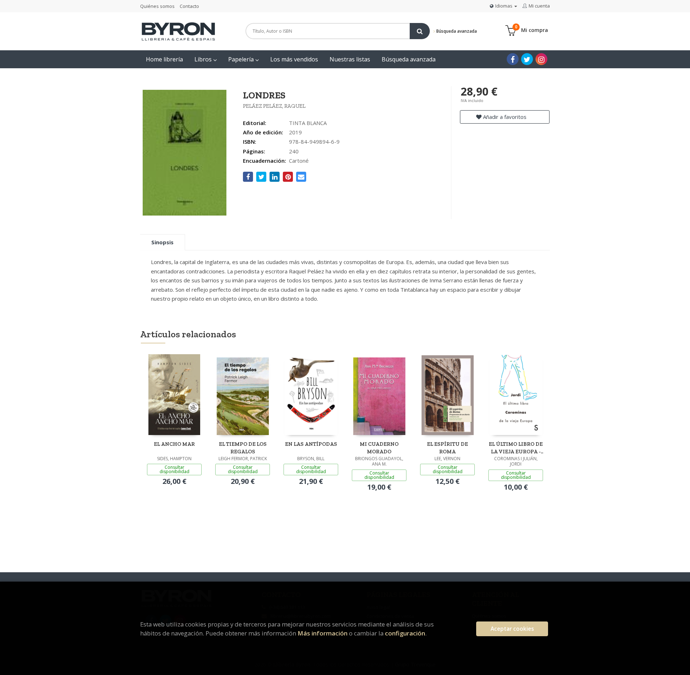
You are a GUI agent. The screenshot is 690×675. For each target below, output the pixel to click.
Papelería (241, 59)
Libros (203, 59)
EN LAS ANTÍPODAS (311, 444)
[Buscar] (420, 31)
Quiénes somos (157, 6)
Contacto (189, 6)
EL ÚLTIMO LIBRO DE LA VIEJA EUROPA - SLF (516, 448)
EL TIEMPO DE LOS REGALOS (243, 448)
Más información (323, 633)
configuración (405, 633)
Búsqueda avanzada (456, 31)
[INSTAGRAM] (541, 59)
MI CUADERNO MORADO (379, 448)
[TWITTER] (527, 59)
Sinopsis (162, 242)
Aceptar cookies (512, 629)
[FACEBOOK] (513, 59)
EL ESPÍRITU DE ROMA (447, 448)
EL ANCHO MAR (174, 444)
